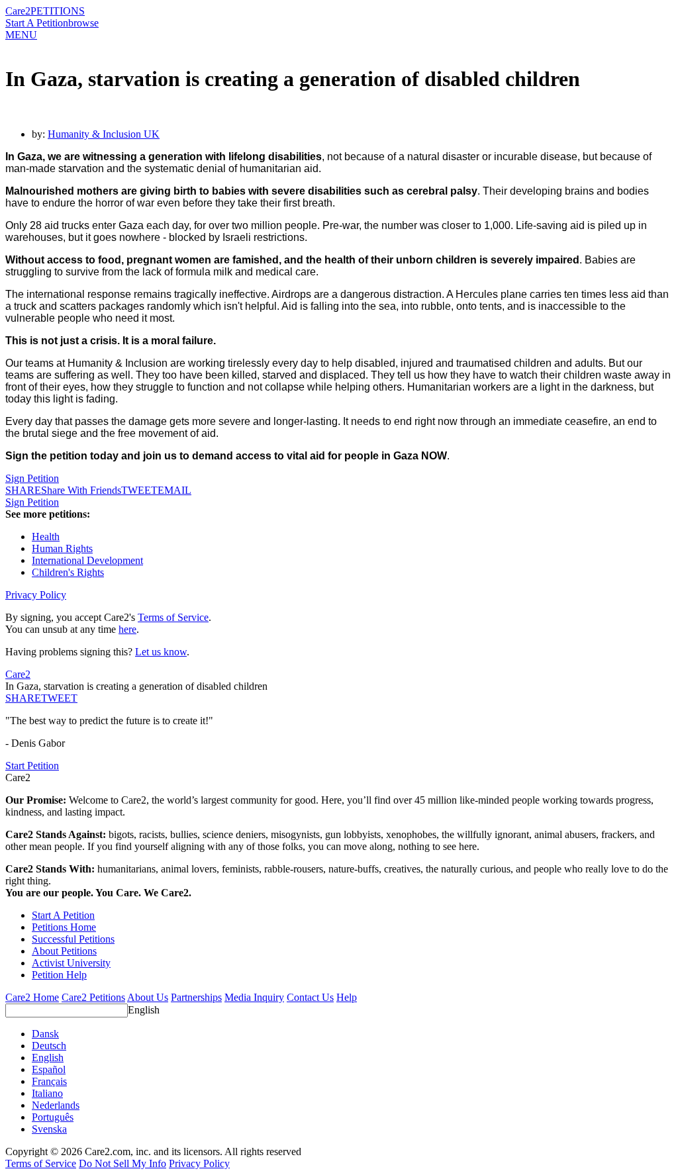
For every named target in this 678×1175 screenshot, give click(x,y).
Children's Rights (68, 572)
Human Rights (62, 548)
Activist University (71, 962)
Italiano (47, 1093)
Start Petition (32, 765)
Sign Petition (32, 478)
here (127, 629)
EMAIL (174, 490)
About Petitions (64, 951)
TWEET (139, 490)
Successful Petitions (73, 939)
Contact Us (310, 997)
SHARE (23, 698)
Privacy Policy (35, 594)
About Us (147, 997)
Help (346, 997)
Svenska (49, 1129)
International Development (87, 560)
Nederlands (55, 1105)
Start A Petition (36, 22)
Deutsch (49, 1045)
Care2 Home (32, 997)
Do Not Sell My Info (122, 1163)
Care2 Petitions (93, 997)
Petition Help (59, 974)
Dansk (45, 1033)
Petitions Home (64, 927)
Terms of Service (173, 617)
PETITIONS (57, 11)
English (144, 1009)
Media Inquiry (254, 997)
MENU (21, 34)
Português (52, 1117)
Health (46, 536)
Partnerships (196, 997)
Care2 (17, 11)
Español (49, 1069)
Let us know (161, 651)
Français (49, 1081)
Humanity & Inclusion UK (104, 134)
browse (83, 22)
